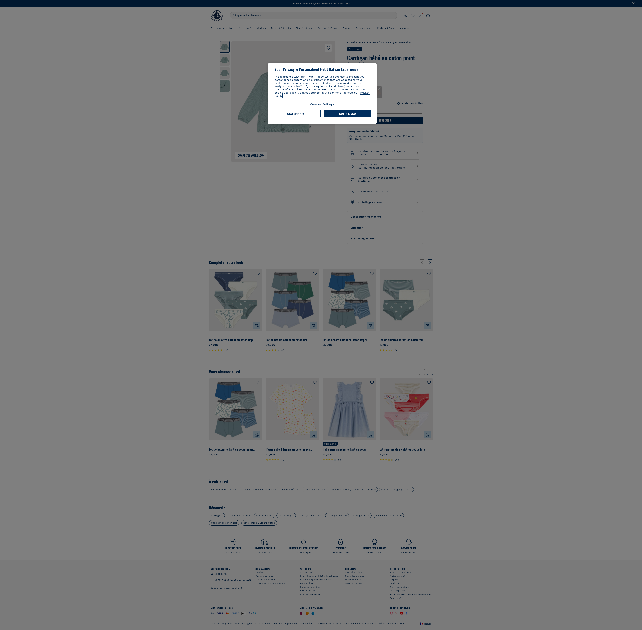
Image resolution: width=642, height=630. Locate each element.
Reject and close (295, 113)
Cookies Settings (322, 104)
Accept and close (347, 113)
